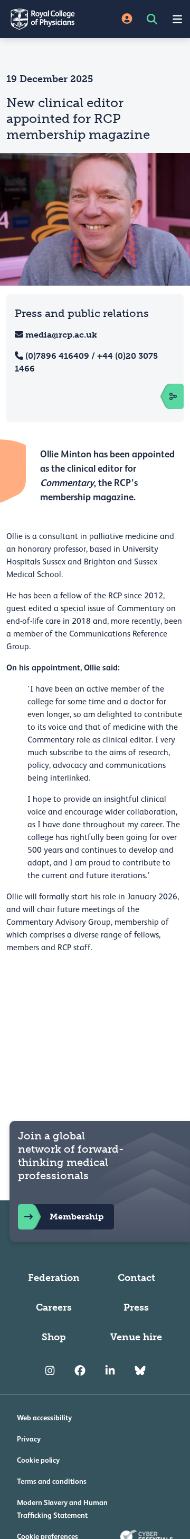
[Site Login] (127, 19)
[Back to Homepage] (47, 19)
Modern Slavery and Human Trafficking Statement (62, 1508)
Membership (76, 1216)
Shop (54, 1337)
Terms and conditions (52, 1481)
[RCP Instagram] (50, 1371)
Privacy (29, 1439)
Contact (136, 1278)
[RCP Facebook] (80, 1371)
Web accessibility (44, 1417)
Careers (54, 1307)
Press (136, 1307)
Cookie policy (38, 1460)
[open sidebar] (161, 396)
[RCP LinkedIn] (110, 1371)
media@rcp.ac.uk (61, 335)
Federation (54, 1278)
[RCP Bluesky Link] (140, 1371)
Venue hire (136, 1337)
